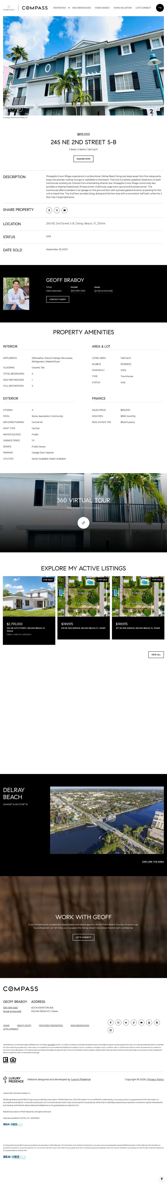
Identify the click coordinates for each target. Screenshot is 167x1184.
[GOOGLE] (157, 1022)
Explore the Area (153, 862)
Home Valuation (123, 8)
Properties (59, 8)
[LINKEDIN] (126, 1022)
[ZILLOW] (149, 1022)
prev (13, 109)
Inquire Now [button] (83, 159)
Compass (51, 1045)
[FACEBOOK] (111, 1022)
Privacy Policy (156, 1079)
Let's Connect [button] (83, 937)
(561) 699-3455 (78, 291)
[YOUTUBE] (141, 1022)
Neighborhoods (82, 8)
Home (6, 1025)
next (20, 109)
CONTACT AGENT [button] (57, 299)
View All (156, 654)
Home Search (102, 8)
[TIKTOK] (134, 1022)
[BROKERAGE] (111, 1030)
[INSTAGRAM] (118, 1022)
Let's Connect (10, 1029)
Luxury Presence (81, 1079)
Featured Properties (51, 1025)
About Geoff (24, 1025)
